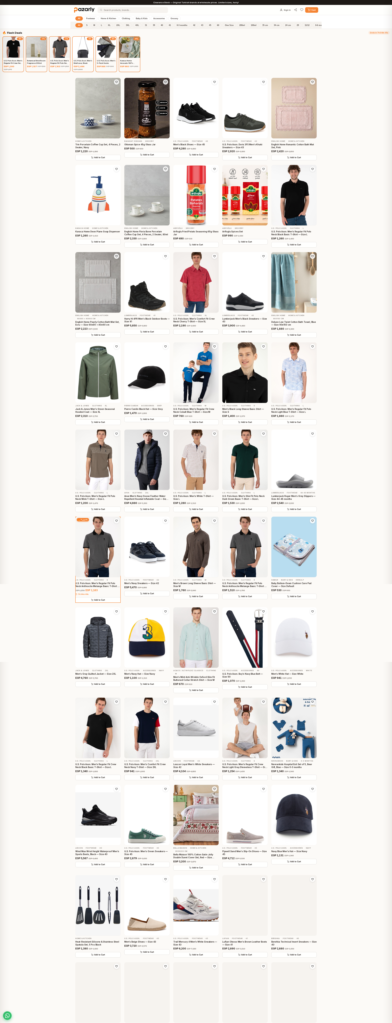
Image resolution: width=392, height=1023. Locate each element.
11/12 (307, 25)
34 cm (276, 25)
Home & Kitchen (108, 18)
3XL (128, 25)
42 (194, 25)
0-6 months (320, 25)
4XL (137, 25)
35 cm (265, 25)
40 (162, 25)
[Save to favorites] (116, 82)
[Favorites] (302, 10)
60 (218, 25)
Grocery (174, 18)
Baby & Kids (141, 18)
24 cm (288, 25)
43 (202, 25)
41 (170, 25)
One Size (229, 25)
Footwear (90, 18)
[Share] (295, 10)
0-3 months (182, 25)
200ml (242, 25)
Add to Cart (99, 157)
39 (154, 25)
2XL (118, 25)
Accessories (159, 18)
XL (109, 25)
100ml (253, 25)
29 (298, 25)
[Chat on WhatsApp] (7, 1015)
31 (146, 25)
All (79, 18)
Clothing (126, 18)
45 (210, 25)
